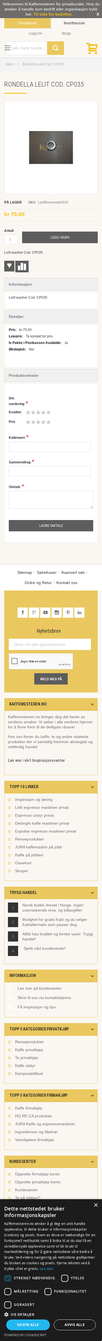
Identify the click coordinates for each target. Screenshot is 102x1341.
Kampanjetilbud (29, 1073)
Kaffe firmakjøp (28, 1108)
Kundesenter (26, 1190)
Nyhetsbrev (49, 631)
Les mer (46, 1268)
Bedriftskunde (74, 23)
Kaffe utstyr (25, 1065)
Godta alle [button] (28, 1324)
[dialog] (51, 1270)
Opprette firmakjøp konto (37, 1174)
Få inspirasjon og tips (37, 1007)
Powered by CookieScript (25, 1335)
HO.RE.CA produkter (33, 1116)
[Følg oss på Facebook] (23, 612)
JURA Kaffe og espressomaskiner (45, 1124)
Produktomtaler (24, 375)
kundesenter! (54, 948)
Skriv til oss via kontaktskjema (44, 997)
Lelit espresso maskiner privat (42, 807)
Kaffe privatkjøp (29, 1049)
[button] (51, 1314)
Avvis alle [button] (75, 1324)
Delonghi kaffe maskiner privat (42, 823)
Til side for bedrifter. (53, 14)
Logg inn (35, 33)
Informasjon (20, 284)
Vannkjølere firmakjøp (34, 1139)
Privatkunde (27, 23)
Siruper (21, 871)
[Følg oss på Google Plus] (34, 612)
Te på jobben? (28, 1197)
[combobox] (35, 48)
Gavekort (23, 863)
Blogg (66, 33)
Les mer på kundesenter (39, 988)
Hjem (10, 64)
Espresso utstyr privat (34, 815)
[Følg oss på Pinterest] (68, 612)
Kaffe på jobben (29, 855)
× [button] (96, 1205)
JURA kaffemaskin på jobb (38, 847)
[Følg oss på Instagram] (57, 612)
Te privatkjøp (26, 1057)
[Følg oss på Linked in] (79, 612)
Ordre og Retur (38, 582)
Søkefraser (47, 572)
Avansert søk (73, 572)
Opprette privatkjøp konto (38, 1182)
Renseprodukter (29, 839)
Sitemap (24, 572)
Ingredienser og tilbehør (36, 1132)
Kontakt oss (66, 582)
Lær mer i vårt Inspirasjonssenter (36, 760)
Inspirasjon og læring (33, 799)
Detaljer (16, 316)
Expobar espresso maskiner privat (45, 831)
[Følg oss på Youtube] (46, 612)
